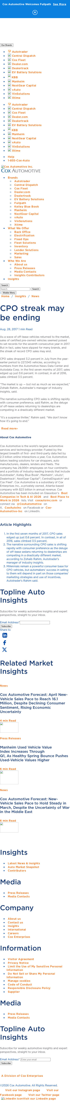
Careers (13, 933)
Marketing (21, 253)
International (17, 929)
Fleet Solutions (25, 243)
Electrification (24, 235)
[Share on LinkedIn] (5, 637)
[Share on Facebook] (4, 644)
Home (5, 296)
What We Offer (18, 228)
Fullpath (20, 203)
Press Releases (24, 268)
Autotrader (22, 181)
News (35, 296)
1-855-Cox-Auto (19, 160)
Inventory (21, 246)
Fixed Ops (21, 239)
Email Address (10, 622)
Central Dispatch (26, 185)
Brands (13, 177)
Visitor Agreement (21, 959)
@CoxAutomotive (29, 504)
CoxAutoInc (13, 507)
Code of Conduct (20, 984)
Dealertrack (22, 195)
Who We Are (17, 261)
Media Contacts (25, 271)
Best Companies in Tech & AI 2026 (34, 494)
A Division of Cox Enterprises (22, 1076)
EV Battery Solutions (29, 199)
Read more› (9, 428)
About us (20, 264)
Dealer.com (22, 192)
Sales (18, 257)
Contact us (15, 922)
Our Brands (6, 45)
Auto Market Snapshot (23, 867)
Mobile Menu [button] (9, 293)
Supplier (14, 992)
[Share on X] (4, 651)
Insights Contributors (29, 275)
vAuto (18, 217)
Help (11, 157)
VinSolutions (23, 221)
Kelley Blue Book (26, 206)
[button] (4, 285)
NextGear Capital (26, 214)
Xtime (18, 224)
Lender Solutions (26, 250)
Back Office (22, 232)
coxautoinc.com (46, 500)
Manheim (20, 210)
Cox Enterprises (19, 937)
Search (35, 289)
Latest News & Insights (24, 863)
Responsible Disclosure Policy (29, 988)
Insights (13, 279)
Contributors (17, 870)
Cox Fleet (21, 188)
